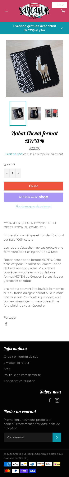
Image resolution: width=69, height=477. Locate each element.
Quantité (9, 164)
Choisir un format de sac (21, 356)
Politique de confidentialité (22, 375)
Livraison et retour (16, 363)
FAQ (7, 369)
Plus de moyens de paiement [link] (34, 206)
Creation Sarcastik (23, 453)
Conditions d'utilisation (19, 381)
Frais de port (14, 154)
